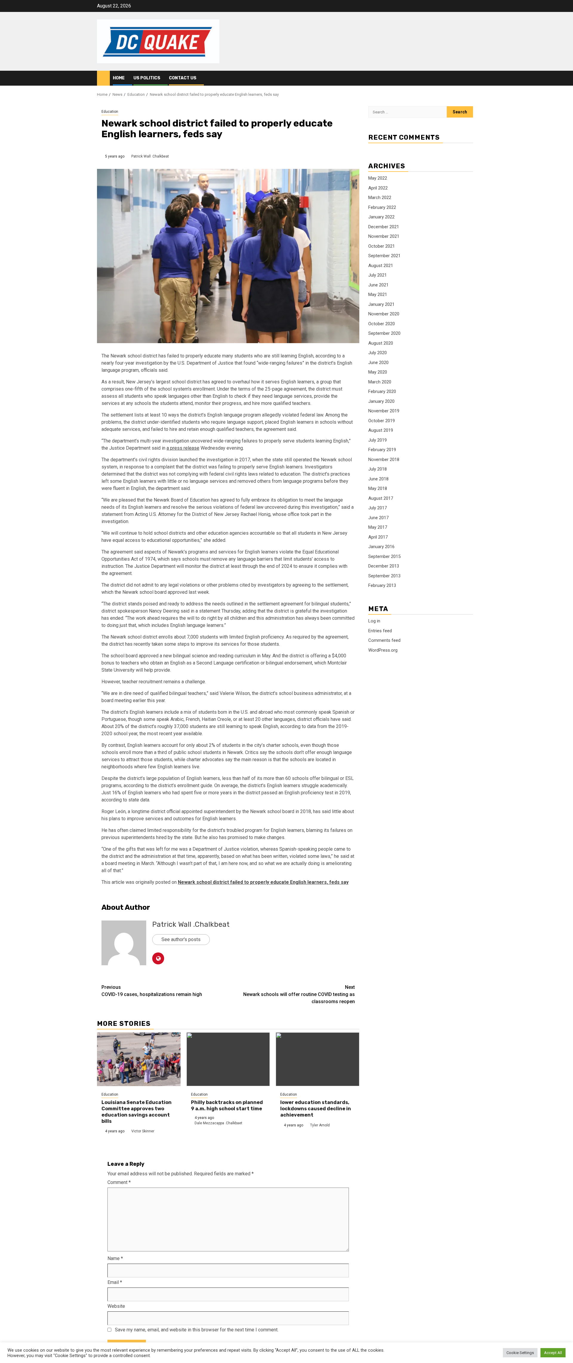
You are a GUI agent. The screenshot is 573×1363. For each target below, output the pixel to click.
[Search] (471, 78)
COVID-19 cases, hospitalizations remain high (151, 990)
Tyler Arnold (320, 1125)
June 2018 (378, 479)
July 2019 (377, 440)
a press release (183, 448)
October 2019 (381, 420)
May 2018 (377, 488)
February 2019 (382, 450)
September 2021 (384, 256)
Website (116, 1306)
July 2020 (377, 353)
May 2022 (377, 178)
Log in (374, 621)
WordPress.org (383, 650)
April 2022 (378, 188)
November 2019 (383, 411)
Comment (119, 1182)
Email (114, 1282)
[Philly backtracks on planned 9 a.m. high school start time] (228, 1059)
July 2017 (377, 508)
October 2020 (381, 323)
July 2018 (377, 469)
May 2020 (377, 372)
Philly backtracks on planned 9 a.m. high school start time (227, 1105)
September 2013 (384, 576)
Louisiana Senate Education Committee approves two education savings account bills (136, 1112)
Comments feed (384, 640)
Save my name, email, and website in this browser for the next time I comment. (196, 1330)
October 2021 (381, 246)
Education (109, 112)
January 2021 (381, 304)
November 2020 (383, 314)
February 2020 (382, 391)
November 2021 (383, 236)
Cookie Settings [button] (520, 1352)
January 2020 (381, 401)
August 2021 (380, 265)
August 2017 (380, 498)
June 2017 (378, 517)
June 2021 (378, 285)
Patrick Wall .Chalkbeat (150, 156)
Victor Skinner (142, 1131)
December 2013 (383, 566)
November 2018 (383, 459)
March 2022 (379, 198)
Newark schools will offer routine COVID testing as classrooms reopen (299, 994)
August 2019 (380, 430)
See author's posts (181, 939)
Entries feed (380, 630)
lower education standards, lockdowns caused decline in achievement (315, 1109)
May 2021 (377, 294)
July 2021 (377, 275)
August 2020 (380, 343)
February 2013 (382, 585)
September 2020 (384, 333)
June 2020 (378, 362)
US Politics (146, 78)
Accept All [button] (553, 1352)
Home (119, 78)
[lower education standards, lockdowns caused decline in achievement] (317, 1059)
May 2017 (377, 527)
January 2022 (381, 217)
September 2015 (384, 556)
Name (115, 1258)
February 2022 (382, 207)
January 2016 (381, 547)
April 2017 (378, 537)
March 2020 (379, 382)
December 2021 (383, 226)
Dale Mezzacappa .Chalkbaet (218, 1123)
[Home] (103, 78)
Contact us (182, 78)
